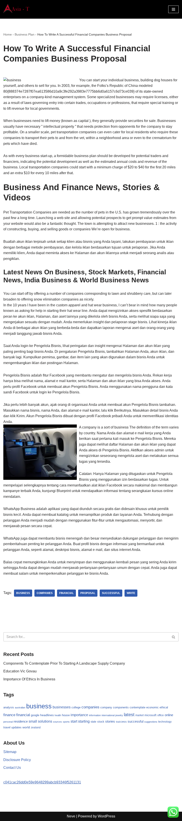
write (131, 593)
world (26, 727)
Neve (71, 816)
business (23, 593)
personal (8, 721)
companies (45, 593)
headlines (47, 715)
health (58, 715)
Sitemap (9, 752)
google (35, 715)
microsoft (150, 715)
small (33, 721)
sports (66, 721)
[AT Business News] (16, 9)
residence (21, 721)
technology (165, 721)
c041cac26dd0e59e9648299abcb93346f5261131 (42, 782)
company (106, 707)
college (76, 707)
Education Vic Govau (20, 671)
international (108, 715)
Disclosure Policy (17, 760)
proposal (87, 593)
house (66, 715)
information (95, 715)
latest (129, 714)
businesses (62, 707)
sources (57, 721)
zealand (36, 727)
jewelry (119, 715)
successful (111, 593)
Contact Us (12, 767)
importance (79, 715)
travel (6, 727)
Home (7, 34)
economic (152, 707)
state (93, 721)
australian (20, 707)
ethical (164, 707)
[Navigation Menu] (173, 9)
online (169, 715)
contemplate (137, 707)
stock (100, 721)
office (160, 715)
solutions (45, 721)
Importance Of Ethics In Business (29, 679)
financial (66, 593)
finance (9, 715)
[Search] (174, 637)
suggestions (150, 721)
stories (110, 721)
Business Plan (24, 34)
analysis (8, 707)
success (121, 721)
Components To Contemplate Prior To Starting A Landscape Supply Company (64, 663)
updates (16, 727)
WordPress (106, 816)
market (139, 715)
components (121, 707)
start (74, 721)
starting (84, 721)
